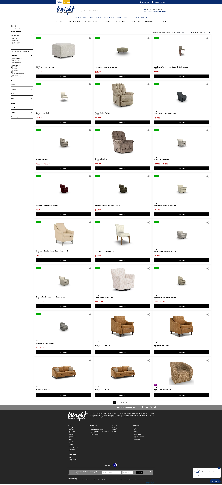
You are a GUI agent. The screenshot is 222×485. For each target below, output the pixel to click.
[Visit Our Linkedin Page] (146, 407)
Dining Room (91, 21)
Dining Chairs (17, 62)
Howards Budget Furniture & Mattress (100, 431)
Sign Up (139, 472)
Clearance (149, 21)
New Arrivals (16, 42)
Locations (134, 17)
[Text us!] (215, 481)
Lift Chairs (16, 70)
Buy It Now (16, 44)
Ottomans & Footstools (19, 73)
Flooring (136, 21)
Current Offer (94, 17)
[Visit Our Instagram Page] (151, 407)
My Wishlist (72, 461)
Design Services (107, 17)
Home (12, 29)
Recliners (15, 75)
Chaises (15, 68)
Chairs (15, 67)
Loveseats (16, 72)
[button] (151, 472)
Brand (16, 29)
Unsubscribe (137, 439)
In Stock (15, 38)
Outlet (163, 21)
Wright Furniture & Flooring (21, 51)
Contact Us (143, 17)
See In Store (16, 40)
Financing (118, 17)
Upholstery (16, 65)
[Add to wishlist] (90, 38)
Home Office (121, 21)
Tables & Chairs (17, 59)
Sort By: (173, 32)
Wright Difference (81, 17)
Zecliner (71, 451)
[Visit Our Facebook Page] (142, 407)
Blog (126, 17)
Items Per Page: (197, 32)
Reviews (114, 431)
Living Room (74, 21)
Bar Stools (16, 60)
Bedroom (106, 21)
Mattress (60, 21)
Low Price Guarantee (139, 436)
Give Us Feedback (95, 434)
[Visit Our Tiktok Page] (155, 407)
